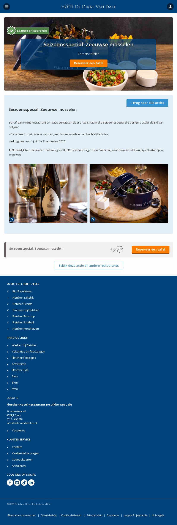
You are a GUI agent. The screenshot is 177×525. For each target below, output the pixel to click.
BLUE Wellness (22, 291)
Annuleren (19, 466)
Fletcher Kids (20, 370)
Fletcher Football (23, 322)
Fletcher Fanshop (24, 316)
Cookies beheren (71, 515)
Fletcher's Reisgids (24, 358)
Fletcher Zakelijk (23, 297)
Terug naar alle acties (147, 103)
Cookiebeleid (49, 515)
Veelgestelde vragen (25, 453)
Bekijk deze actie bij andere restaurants (88, 265)
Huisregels (158, 515)
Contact (17, 447)
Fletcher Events (22, 304)
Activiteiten (19, 364)
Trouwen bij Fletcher (26, 310)
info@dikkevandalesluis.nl (22, 423)
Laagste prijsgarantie (32, 31)
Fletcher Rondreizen (26, 329)
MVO (15, 389)
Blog (14, 382)
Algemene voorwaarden (22, 515)
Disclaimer (113, 515)
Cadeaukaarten (22, 459)
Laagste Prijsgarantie (135, 515)
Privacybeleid (94, 515)
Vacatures (18, 430)
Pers (15, 376)
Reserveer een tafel (88, 63)
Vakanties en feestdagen (28, 351)
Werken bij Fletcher (24, 345)
